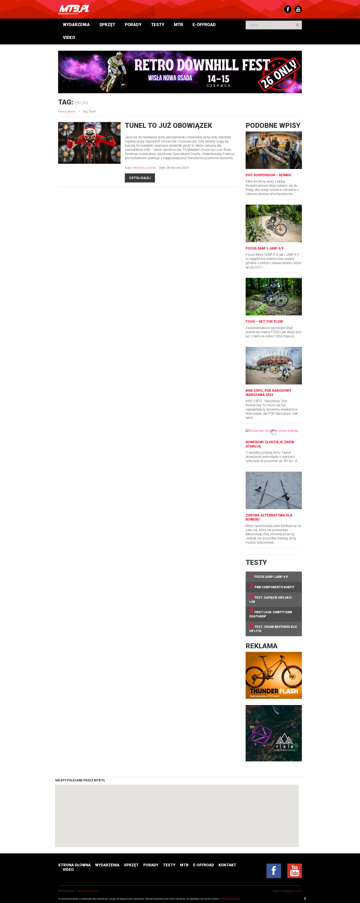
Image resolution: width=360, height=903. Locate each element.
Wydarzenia (76, 24)
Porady (133, 24)
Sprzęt (107, 24)
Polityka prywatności (87, 891)
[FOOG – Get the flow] (274, 296)
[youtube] (294, 871)
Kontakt (227, 865)
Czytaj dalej (140, 178)
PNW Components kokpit (271, 586)
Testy (157, 24)
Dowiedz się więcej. (229, 898)
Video (69, 37)
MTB (178, 24)
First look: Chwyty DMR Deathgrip (270, 612)
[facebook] (273, 871)
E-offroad (204, 24)
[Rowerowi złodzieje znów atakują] (274, 430)
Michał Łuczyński (144, 167)
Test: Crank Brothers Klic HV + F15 (273, 627)
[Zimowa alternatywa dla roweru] (274, 490)
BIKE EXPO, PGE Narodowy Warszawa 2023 (268, 393)
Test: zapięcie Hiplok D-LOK (271, 597)
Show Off (297, 891)
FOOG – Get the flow (264, 322)
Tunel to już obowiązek (168, 125)
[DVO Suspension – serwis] (274, 150)
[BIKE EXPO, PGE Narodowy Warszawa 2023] (274, 365)
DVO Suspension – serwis (268, 175)
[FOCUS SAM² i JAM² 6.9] (274, 223)
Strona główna (66, 111)
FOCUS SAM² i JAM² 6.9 (264, 248)
